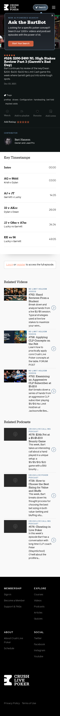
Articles (38, 613)
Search (42, 8)
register (21, 265)
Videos (38, 600)
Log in (9, 265)
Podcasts (39, 607)
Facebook (39, 644)
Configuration (26, 100)
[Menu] (53, 7)
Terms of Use (29, 703)
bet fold (50, 100)
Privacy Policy (12, 703)
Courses (38, 594)
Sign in (7, 594)
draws (15, 100)
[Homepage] (11, 7)
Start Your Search (21, 44)
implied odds (11, 104)
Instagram (39, 650)
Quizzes (38, 619)
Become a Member (14, 600)
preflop (7, 100)
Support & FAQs (13, 607)
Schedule (9, 648)
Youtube (38, 656)
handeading (39, 100)
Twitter (38, 638)
